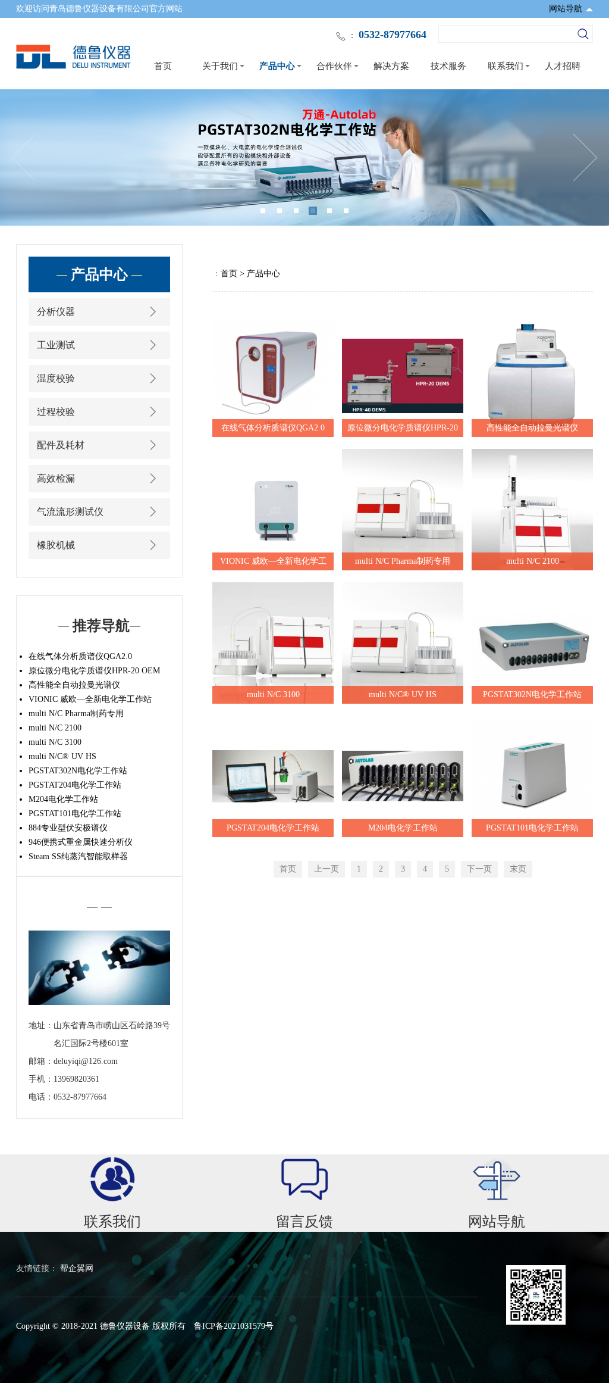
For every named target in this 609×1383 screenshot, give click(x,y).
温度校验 (56, 378)
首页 (163, 66)
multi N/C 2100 (55, 727)
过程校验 (56, 412)
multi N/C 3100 (55, 742)
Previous (24, 158)
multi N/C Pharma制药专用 (76, 713)
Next (585, 158)
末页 (518, 868)
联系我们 (505, 66)
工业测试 (56, 345)
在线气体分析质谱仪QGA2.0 (80, 656)
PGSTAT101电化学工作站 (75, 813)
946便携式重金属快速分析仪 (81, 842)
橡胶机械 (56, 545)
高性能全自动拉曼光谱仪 (74, 684)
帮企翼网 (76, 1268)
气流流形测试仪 (70, 512)
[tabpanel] (304, 157)
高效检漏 (56, 478)
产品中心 (277, 66)
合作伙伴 (334, 66)
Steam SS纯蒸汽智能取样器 (78, 856)
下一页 (479, 868)
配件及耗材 (60, 445)
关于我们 (220, 66)
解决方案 (391, 66)
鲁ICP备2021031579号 (234, 1326)
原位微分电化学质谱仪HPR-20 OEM (94, 670)
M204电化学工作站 (63, 799)
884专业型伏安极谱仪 (68, 827)
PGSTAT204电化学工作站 (75, 785)
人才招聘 (562, 66)
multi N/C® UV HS (62, 756)
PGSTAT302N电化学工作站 (78, 770)
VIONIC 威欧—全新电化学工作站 (90, 699)
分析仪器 (56, 312)
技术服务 (448, 66)
